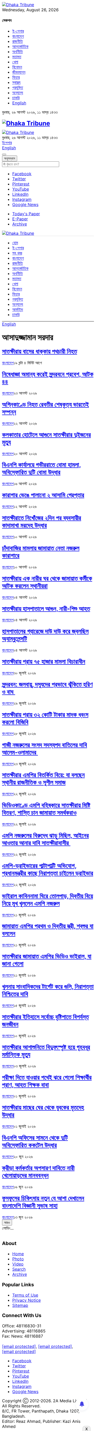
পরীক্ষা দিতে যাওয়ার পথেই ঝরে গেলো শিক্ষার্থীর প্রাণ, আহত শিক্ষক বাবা (47, 1081)
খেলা (15, 61)
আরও (7, 1222)
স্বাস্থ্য (16, 82)
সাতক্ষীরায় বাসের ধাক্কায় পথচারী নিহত (39, 351)
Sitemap (20, 1305)
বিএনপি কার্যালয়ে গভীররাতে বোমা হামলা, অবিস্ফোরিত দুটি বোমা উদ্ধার (41, 468)
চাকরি (15, 97)
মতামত (16, 56)
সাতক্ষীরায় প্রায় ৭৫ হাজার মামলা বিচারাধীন (43, 661)
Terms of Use (25, 1295)
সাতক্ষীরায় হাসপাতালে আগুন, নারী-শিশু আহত (46, 608)
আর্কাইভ (17, 309)
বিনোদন (17, 67)
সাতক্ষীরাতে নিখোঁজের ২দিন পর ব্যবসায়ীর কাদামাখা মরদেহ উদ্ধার (41, 521)
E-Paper (20, 218)
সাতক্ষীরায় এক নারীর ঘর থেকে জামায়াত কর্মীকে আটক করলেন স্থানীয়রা (47, 582)
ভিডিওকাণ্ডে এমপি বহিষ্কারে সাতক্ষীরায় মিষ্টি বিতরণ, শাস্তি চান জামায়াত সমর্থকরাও (46, 808)
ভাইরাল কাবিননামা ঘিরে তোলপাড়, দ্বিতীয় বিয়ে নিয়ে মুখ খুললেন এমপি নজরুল (47, 899)
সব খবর (17, 253)
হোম (15, 242)
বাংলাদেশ (18, 36)
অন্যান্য (17, 92)
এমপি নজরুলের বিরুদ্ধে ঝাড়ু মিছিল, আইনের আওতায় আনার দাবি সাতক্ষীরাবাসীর (45, 839)
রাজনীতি (17, 41)
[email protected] (19, 1346)
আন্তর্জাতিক (20, 46)
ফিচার (16, 77)
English (19, 102)
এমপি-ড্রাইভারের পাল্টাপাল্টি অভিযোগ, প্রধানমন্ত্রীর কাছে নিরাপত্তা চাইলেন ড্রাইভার (47, 869)
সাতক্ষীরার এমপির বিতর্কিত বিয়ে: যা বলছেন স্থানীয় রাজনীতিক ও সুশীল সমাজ (43, 778)
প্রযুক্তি (17, 87)
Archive (19, 224)
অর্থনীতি (17, 51)
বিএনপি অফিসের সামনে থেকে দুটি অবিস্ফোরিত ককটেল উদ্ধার (35, 1141)
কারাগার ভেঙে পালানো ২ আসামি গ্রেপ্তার (43, 495)
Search (19, 1269)
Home (18, 1253)
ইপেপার (7, 142)
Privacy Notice (26, 1300)
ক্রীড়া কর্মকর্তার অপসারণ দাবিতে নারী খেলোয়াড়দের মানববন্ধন (38, 1171)
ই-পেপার (18, 31)
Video (18, 1264)
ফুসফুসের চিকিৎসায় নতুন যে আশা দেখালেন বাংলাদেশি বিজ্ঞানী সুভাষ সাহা (43, 1201)
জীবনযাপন (18, 72)
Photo (18, 1258)
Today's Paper (26, 213)
